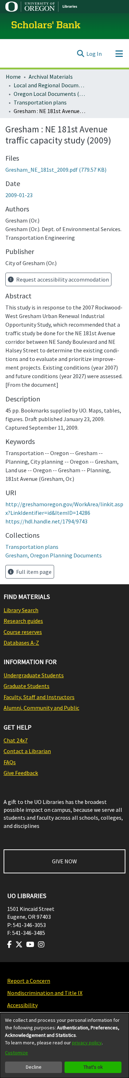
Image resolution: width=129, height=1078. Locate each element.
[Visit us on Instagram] (41, 944)
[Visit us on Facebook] (9, 944)
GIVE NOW (64, 861)
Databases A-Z (21, 642)
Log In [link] (94, 53)
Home (13, 76)
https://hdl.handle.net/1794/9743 (46, 521)
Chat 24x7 (16, 740)
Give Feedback (21, 772)
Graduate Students (26, 685)
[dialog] (64, 1045)
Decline (34, 1067)
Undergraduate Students (34, 675)
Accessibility (22, 1005)
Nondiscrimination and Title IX (44, 992)
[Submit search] (80, 53)
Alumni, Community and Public (41, 707)
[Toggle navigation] (119, 54)
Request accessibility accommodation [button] (62, 279)
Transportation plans (40, 102)
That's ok (93, 1067)
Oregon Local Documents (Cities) (49, 93)
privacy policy (87, 1042)
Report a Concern (28, 980)
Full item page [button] (33, 571)
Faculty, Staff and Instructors (39, 697)
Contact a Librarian (27, 751)
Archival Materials (51, 76)
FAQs (10, 762)
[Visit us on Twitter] (19, 944)
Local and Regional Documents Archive (49, 85)
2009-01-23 (19, 195)
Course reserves (23, 631)
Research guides (23, 620)
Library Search (21, 610)
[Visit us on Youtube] (30, 944)
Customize (16, 1052)
